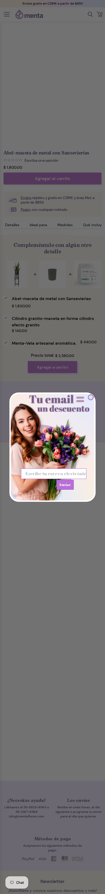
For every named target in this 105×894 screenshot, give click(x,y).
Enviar (65, 484)
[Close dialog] (90, 397)
